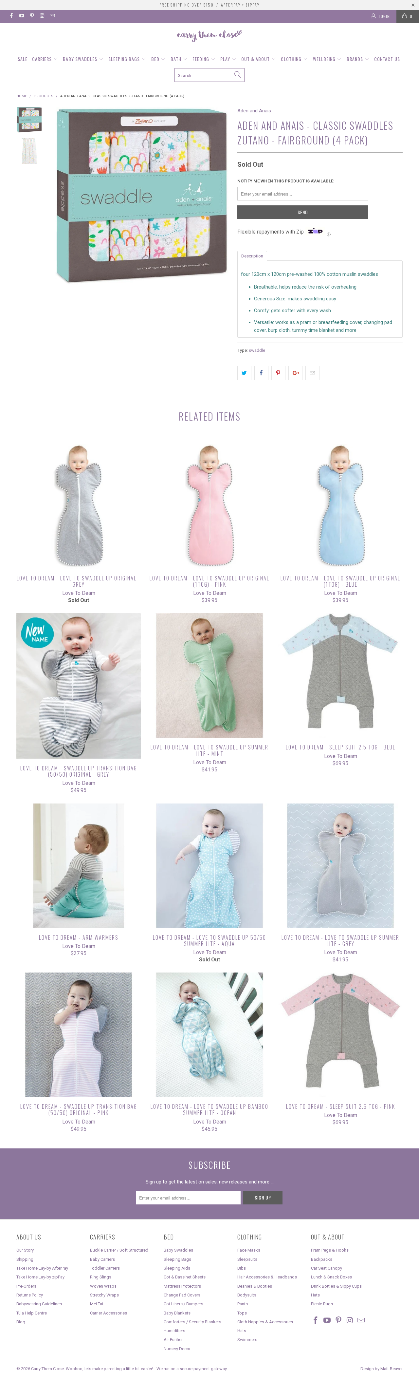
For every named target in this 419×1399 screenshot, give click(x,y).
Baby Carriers (102, 1259)
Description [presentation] (252, 256)
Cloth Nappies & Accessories (265, 1321)
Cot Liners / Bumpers (183, 1303)
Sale (22, 58)
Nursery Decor (177, 1348)
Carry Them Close (47, 1368)
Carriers (42, 58)
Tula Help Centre (31, 1313)
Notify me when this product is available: (286, 181)
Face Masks (248, 1250)
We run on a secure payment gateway (191, 1368)
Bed (156, 58)
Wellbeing (325, 58)
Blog (20, 1321)
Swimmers (247, 1339)
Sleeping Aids (177, 1268)
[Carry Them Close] (209, 36)
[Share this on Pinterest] (278, 373)
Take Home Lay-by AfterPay (42, 1268)
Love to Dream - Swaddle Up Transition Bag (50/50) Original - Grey (78, 686)
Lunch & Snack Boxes (331, 1277)
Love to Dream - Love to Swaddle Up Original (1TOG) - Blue (340, 506)
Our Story (25, 1250)
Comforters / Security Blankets (192, 1321)
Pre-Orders (26, 1286)
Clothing (292, 58)
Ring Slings (100, 1277)
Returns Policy (29, 1295)
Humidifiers (174, 1330)
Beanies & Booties (254, 1286)
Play (225, 58)
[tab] (252, 255)
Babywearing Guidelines (39, 1303)
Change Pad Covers (182, 1295)
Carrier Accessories (108, 1313)
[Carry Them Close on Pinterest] (31, 16)
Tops (242, 1313)
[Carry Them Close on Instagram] (42, 16)
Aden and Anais (254, 111)
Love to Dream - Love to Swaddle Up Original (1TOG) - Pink (209, 506)
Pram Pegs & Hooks (330, 1250)
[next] (221, 196)
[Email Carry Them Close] (52, 16)
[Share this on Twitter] (244, 373)
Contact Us (387, 58)
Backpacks (321, 1259)
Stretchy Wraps (104, 1295)
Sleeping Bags (124, 58)
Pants (242, 1303)
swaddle (257, 350)
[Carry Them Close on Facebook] (11, 16)
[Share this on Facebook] (261, 373)
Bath (177, 58)
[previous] (62, 196)
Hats (241, 1330)
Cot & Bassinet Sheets (185, 1277)
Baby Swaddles (81, 58)
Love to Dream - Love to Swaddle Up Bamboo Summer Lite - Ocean (209, 1035)
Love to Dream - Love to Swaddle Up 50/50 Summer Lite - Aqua (209, 865)
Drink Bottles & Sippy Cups (336, 1286)
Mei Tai (96, 1303)
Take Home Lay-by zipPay (40, 1277)
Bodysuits (246, 1295)
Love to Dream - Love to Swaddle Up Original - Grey (78, 506)
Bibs (241, 1268)
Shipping (24, 1259)
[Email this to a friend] (312, 373)
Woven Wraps (103, 1286)
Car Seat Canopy (326, 1268)
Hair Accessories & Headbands (267, 1277)
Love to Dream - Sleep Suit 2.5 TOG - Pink (340, 1035)
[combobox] (209, 75)
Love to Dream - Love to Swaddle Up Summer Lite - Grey (340, 865)
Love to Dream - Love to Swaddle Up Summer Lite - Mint (209, 675)
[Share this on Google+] (295, 373)
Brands (355, 58)
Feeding (201, 58)
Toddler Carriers (105, 1268)
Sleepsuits (247, 1259)
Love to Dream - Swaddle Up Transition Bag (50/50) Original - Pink (78, 1035)
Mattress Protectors (182, 1286)
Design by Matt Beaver (381, 1368)
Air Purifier (173, 1339)
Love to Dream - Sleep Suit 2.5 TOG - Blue (340, 675)
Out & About (256, 58)
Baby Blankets (177, 1313)
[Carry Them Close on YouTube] (21, 16)
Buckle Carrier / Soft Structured (119, 1250)
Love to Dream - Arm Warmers (78, 865)
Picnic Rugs (322, 1303)
